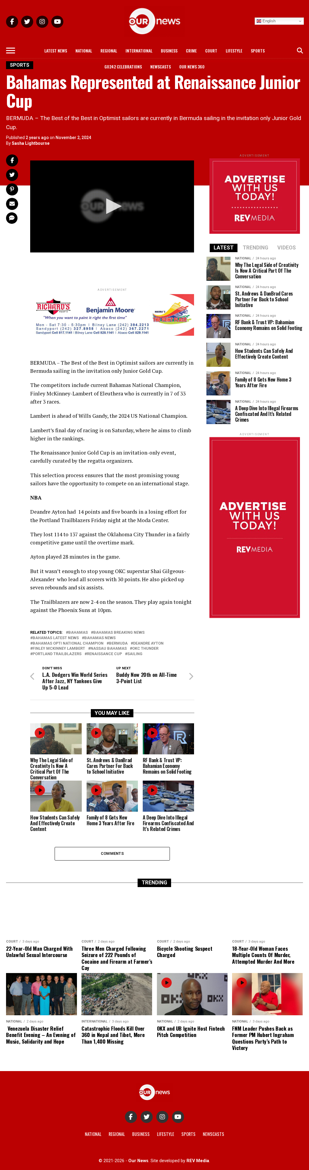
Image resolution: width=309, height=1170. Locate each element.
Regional (108, 50)
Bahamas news (100, 638)
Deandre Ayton (148, 643)
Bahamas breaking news (119, 633)
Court (211, 50)
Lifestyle (234, 50)
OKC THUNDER (145, 649)
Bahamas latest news (56, 638)
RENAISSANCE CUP (104, 654)
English (268, 21)
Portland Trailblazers (57, 654)
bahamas (78, 633)
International (139, 50)
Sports (258, 50)
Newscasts (160, 66)
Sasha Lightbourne (30, 143)
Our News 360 (192, 66)
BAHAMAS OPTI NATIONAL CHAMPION (68, 643)
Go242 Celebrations (123, 66)
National (83, 50)
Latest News (55, 50)
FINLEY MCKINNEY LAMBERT (59, 649)
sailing (134, 654)
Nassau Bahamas (109, 649)
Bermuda (118, 643)
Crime (191, 50)
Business (169, 50)
